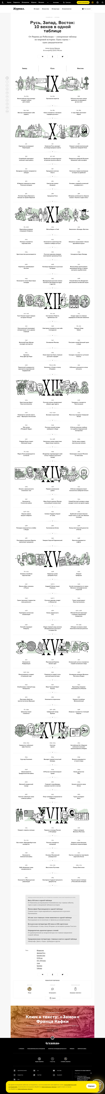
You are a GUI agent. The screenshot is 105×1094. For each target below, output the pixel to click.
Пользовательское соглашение (36, 1048)
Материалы (25, 2)
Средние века (41, 955)
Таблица (39, 968)
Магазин (41, 2)
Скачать (83, 2)
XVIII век (39, 958)
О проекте (21, 1048)
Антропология (66, 9)
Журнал (33, 2)
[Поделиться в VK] (42, 56)
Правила (72, 1048)
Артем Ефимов (55, 48)
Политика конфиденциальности (57, 1048)
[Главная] (52, 1043)
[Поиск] (102, 2)
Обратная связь (82, 1048)
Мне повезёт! (87, 8)
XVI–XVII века (41, 960)
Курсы (9, 2)
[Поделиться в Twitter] (62, 56)
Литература (55, 9)
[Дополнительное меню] (47, 2)
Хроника (39, 966)
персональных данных (49, 1087)
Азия (38, 963)
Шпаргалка (40, 950)
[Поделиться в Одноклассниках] (52, 56)
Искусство (45, 9)
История (36, 9)
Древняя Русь (41, 953)
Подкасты (16, 2)
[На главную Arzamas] (2, 2)
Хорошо (91, 1086)
